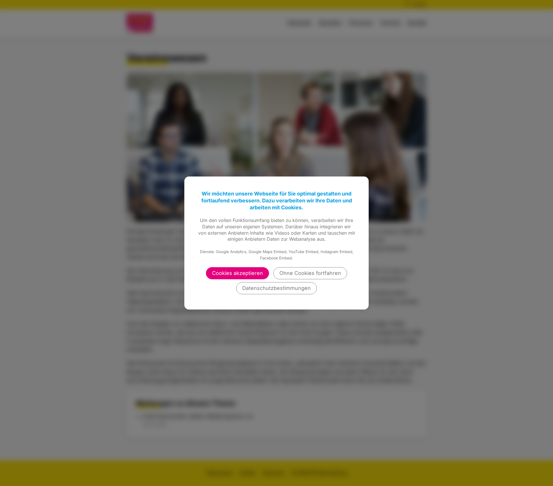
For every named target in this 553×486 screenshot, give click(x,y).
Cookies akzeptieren (237, 273)
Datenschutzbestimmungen (276, 288)
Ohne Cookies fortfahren (310, 273)
